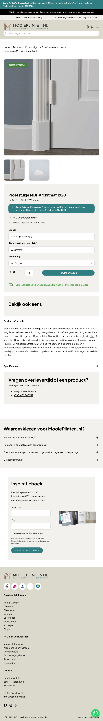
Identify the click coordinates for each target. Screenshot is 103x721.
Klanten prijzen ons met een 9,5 (19, 437)
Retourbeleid (10, 659)
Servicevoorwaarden (30, 541)
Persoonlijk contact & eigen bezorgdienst (25, 444)
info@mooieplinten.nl (25, 391)
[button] (95, 62)
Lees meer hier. (88, 12)
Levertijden (9, 617)
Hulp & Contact (11, 602)
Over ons (8, 606)
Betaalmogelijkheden (15, 655)
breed (67, 328)
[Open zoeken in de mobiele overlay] (51, 33)
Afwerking (14, 256)
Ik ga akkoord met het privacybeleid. (30, 533)
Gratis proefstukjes (13, 459)
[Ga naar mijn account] (87, 28)
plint (92, 336)
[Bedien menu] (97, 27)
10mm (75, 351)
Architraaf (9, 328)
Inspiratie (8, 614)
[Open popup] (95, 713)
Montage (8, 625)
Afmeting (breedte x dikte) (23, 243)
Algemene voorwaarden (16, 647)
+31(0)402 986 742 (23, 395)
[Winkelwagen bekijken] (92, 27)
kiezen (65, 340)
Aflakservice (10, 621)
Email (15, 520)
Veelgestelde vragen (14, 644)
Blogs (7, 629)
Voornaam (17, 507)
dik (80, 328)
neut (23, 351)
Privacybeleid (15, 541)
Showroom (9, 610)
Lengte (12, 229)
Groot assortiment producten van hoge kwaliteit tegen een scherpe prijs (41, 452)
